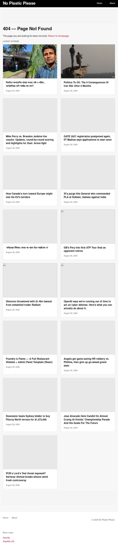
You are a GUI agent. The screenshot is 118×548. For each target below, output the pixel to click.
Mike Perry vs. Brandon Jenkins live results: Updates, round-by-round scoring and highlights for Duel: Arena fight (30, 140)
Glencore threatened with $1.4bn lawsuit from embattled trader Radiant (29, 303)
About (112, 2)
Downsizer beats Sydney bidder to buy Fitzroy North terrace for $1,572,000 (28, 417)
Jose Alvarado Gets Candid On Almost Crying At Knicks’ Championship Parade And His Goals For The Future (87, 419)
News (99, 2)
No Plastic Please (19, 3)
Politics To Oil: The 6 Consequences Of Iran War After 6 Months (86, 84)
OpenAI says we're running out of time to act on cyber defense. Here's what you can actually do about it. (88, 305)
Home (5, 517)
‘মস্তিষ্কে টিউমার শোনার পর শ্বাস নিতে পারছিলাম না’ (27, 247)
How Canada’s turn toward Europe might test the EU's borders (29, 195)
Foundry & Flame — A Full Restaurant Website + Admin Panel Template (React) (29, 360)
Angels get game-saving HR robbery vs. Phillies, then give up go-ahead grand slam (86, 362)
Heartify (6, 537)
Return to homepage (58, 35)
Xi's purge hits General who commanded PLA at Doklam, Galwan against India (87, 195)
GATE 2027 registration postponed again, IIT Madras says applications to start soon (88, 138)
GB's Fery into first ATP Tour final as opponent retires (85, 249)
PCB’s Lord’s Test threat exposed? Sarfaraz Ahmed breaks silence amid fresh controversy (27, 476)
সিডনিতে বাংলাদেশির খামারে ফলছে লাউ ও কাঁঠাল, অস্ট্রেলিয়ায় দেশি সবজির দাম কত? (25, 84)
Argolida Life (8, 541)
